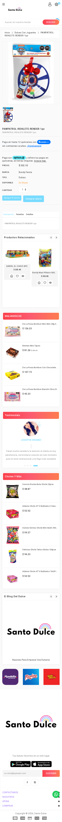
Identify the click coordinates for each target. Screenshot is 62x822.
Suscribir (51, 773)
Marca (5, 172)
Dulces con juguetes (25, 32)
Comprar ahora (33, 199)
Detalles (29, 214)
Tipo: (4, 177)
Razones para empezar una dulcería (31, 660)
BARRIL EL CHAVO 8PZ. (17, 266)
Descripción (8, 214)
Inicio (7, 32)
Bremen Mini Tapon (31, 346)
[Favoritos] (17, 276)
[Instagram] (35, 782)
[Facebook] (27, 782)
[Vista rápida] (23, 276)
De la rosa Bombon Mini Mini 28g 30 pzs (41, 324)
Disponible (7, 183)
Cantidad (7, 190)
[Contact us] (56, 794)
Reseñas (20, 214)
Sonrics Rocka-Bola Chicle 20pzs (38, 484)
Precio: (6, 165)
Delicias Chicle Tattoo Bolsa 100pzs (39, 549)
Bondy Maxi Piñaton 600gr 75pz (47, 272)
